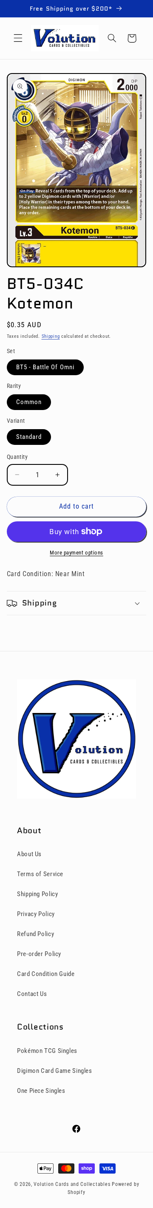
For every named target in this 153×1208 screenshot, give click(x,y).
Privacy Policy (36, 914)
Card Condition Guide (46, 974)
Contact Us (32, 994)
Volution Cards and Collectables (72, 1184)
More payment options (76, 552)
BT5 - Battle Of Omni (45, 367)
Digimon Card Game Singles (54, 1071)
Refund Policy (35, 934)
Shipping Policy (37, 894)
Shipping (51, 336)
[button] (18, 38)
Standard (29, 437)
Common (29, 402)
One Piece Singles (41, 1091)
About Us (29, 854)
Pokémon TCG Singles (47, 1051)
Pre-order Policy (39, 954)
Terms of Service (40, 874)
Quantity (17, 456)
